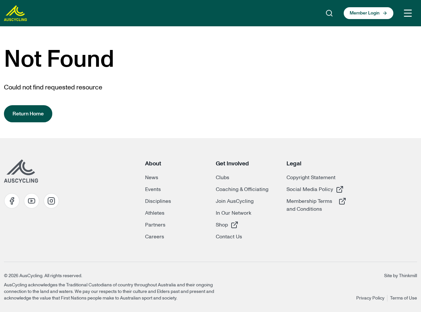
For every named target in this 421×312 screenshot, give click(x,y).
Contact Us (229, 236)
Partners (155, 225)
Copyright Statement (310, 177)
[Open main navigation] (408, 13)
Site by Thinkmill (400, 276)
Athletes (154, 213)
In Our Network (233, 213)
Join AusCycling (235, 201)
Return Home (28, 113)
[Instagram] (51, 201)
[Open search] (329, 13)
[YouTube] (31, 201)
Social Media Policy (309, 189)
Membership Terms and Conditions (309, 205)
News (151, 177)
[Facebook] (12, 201)
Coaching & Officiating (242, 189)
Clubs (222, 177)
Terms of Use (403, 298)
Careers (154, 236)
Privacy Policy (370, 298)
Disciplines (158, 201)
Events (153, 189)
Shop (239, 225)
